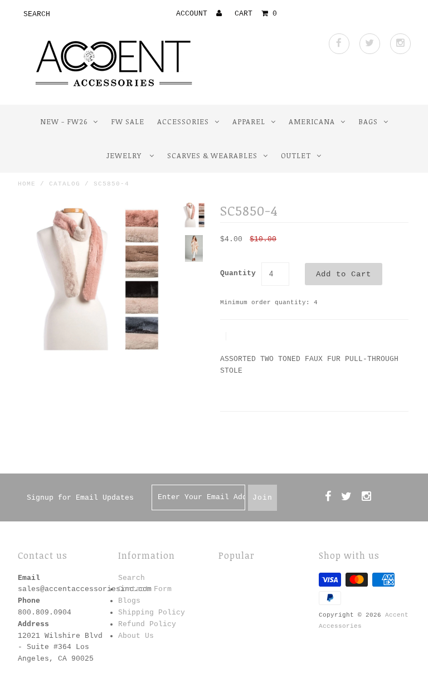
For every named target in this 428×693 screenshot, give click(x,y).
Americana (312, 121)
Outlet (296, 155)
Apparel (248, 121)
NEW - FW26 (63, 121)
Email (29, 578)
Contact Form (145, 589)
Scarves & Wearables (212, 155)
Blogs (129, 601)
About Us (136, 636)
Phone (29, 601)
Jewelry (125, 155)
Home (27, 183)
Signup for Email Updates (80, 498)
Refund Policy (147, 624)
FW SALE (127, 121)
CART (256, 13)
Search (131, 578)
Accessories (183, 121)
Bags (368, 121)
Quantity (238, 273)
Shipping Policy (151, 612)
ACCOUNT (194, 13)
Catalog (64, 183)
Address (33, 624)
